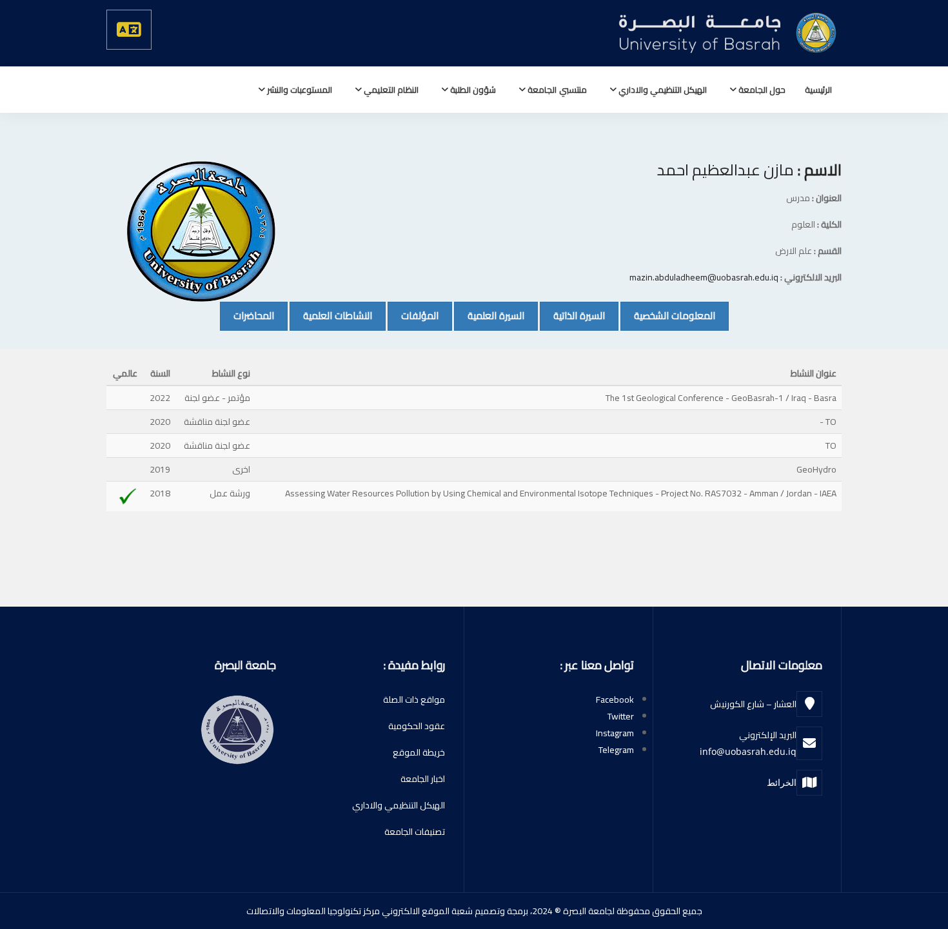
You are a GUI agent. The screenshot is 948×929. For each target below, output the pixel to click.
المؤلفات (413, 315)
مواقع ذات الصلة (414, 699)
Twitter (620, 716)
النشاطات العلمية (331, 315)
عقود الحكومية (416, 726)
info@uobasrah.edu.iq (748, 751)
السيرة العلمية (489, 315)
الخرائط (781, 782)
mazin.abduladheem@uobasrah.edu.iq (703, 277)
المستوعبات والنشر (298, 89)
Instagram (615, 733)
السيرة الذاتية (572, 315)
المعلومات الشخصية (667, 315)
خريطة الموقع (419, 752)
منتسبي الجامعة (556, 89)
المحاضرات (247, 315)
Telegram (616, 749)
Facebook (615, 699)
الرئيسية (818, 89)
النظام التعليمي (390, 89)
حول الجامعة (760, 89)
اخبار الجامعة (422, 778)
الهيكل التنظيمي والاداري (662, 89)
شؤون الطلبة (472, 89)
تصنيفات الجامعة (414, 831)
